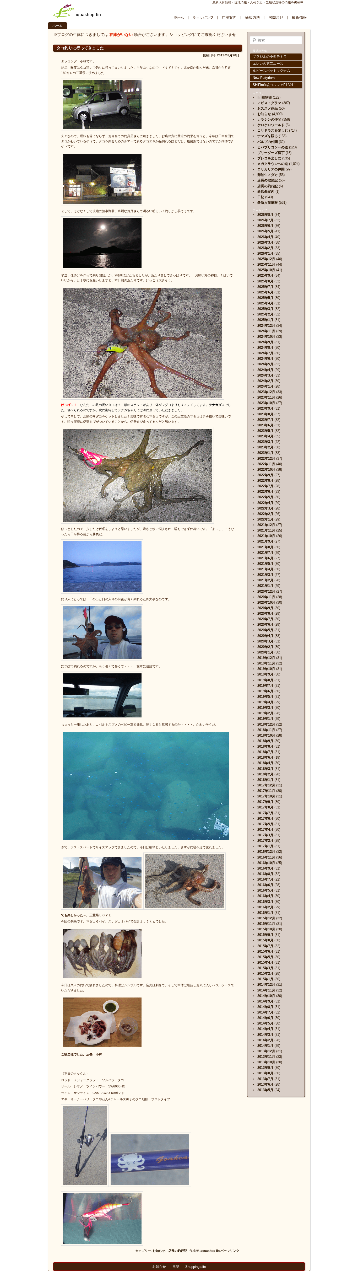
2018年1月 (265, 780)
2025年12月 (266, 259)
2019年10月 (266, 669)
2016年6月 (265, 885)
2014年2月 (265, 1040)
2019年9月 (265, 674)
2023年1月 (265, 453)
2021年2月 (265, 580)
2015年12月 (266, 918)
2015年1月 (265, 979)
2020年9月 (265, 608)
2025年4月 (265, 303)
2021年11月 (266, 530)
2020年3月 (265, 641)
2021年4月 (265, 569)
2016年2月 (265, 907)
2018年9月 (265, 741)
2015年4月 (265, 962)
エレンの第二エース (268, 64)
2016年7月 (265, 879)
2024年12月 (266, 326)
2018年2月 (265, 774)
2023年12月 (266, 392)
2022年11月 (266, 464)
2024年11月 (266, 331)
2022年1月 (265, 519)
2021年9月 (265, 541)
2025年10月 (266, 270)
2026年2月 (265, 248)
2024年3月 (265, 375)
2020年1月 (265, 652)
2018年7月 (265, 752)
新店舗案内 (265, 192)
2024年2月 (265, 381)
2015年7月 (265, 946)
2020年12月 (266, 591)
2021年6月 (265, 558)
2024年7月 (265, 353)
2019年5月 (265, 697)
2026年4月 (265, 237)
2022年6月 (265, 492)
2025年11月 (266, 264)
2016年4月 (265, 896)
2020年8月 (265, 613)
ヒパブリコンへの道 (272, 147)
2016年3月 (265, 902)
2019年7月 (265, 686)
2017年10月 (266, 796)
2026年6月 (265, 226)
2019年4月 (265, 702)
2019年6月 (265, 691)
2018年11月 (266, 730)
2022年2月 (265, 514)
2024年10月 (266, 337)
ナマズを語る (267, 136)
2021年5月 (265, 564)
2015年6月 (265, 951)
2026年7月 (265, 220)
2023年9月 (265, 408)
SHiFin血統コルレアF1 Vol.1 (274, 85)
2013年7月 (265, 1079)
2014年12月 (266, 984)
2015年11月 (266, 924)
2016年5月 (265, 890)
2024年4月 (265, 370)
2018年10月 (266, 735)
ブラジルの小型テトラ (270, 56)
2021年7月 (265, 553)
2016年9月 (265, 868)
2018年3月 (265, 769)
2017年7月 (265, 813)
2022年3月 (265, 508)
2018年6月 (265, 757)
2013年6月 (265, 1084)
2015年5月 (265, 957)
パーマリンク (229, 1251)
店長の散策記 (267, 180)
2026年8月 (265, 215)
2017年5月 (265, 824)
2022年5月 (265, 497)
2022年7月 (265, 486)
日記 (260, 197)
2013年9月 (265, 1068)
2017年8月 (265, 807)
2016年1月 (265, 913)
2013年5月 (265, 1090)
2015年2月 (265, 973)
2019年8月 (265, 680)
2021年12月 (266, 525)
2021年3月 (265, 575)
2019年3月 (265, 708)
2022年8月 (265, 480)
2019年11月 (266, 663)
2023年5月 (265, 431)
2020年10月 (266, 602)
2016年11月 (266, 857)
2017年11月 (266, 791)
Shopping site (195, 1267)
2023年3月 (265, 442)
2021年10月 (266, 536)
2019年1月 (265, 719)
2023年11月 (266, 397)
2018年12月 (266, 724)
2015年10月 (266, 929)
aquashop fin (210, 1251)
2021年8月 (265, 547)
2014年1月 (265, 1046)
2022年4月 (265, 503)
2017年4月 (265, 830)
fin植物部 (264, 97)
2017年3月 (265, 835)
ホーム (57, 26)
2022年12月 (266, 458)
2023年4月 (265, 436)
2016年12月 (266, 852)
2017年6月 (265, 818)
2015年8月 (265, 940)
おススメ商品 (267, 108)
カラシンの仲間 (269, 119)
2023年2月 (265, 447)
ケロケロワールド (271, 125)
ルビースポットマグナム (271, 71)
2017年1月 (265, 846)
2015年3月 (265, 968)
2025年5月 (265, 298)
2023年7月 (265, 420)
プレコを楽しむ (269, 158)
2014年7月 (265, 1012)
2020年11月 (266, 597)
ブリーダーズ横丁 (271, 153)
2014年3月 (265, 1035)
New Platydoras (264, 78)
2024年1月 (265, 386)
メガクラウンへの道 (272, 164)
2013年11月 (266, 1057)
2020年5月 (265, 630)
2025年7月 (265, 287)
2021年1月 (265, 586)
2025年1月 (265, 320)
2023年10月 (266, 403)
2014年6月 (265, 1018)
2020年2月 (265, 647)
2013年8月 (265, 1073)
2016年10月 (266, 863)
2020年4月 (265, 636)
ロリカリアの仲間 (271, 169)
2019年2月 (265, 713)
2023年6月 (265, 425)
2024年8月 (265, 348)
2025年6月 (265, 292)
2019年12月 (266, 658)
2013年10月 (266, 1062)
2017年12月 (266, 785)
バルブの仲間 (267, 142)
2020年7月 (265, 619)
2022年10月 (266, 469)
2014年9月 (265, 1001)
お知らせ (159, 1251)
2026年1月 (265, 253)
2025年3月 (265, 309)
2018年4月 (265, 763)
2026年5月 (265, 231)
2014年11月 (266, 990)
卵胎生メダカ (267, 175)
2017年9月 (265, 802)
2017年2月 (265, 841)
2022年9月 (265, 475)
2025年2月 (265, 314)
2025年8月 (265, 281)
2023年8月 (265, 414)
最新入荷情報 (267, 203)
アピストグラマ (269, 103)
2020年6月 (265, 624)
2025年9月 (265, 275)
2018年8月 (265, 746)
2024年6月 (265, 359)
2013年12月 (266, 1051)
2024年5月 (265, 364)
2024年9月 (265, 342)
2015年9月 (265, 935)
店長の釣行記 (177, 1251)
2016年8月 (265, 874)
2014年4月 (265, 1029)
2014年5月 (265, 1023)
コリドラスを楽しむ (272, 130)
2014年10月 (266, 996)
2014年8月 (265, 1007)
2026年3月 (265, 242)
